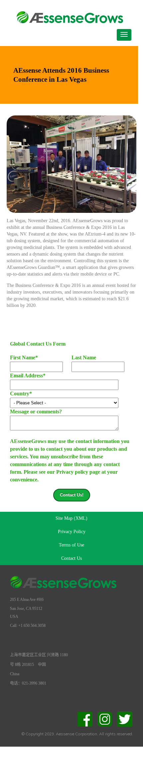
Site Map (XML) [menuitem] (71, 518)
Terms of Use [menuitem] (71, 544)
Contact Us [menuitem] (71, 558)
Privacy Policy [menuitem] (71, 531)
